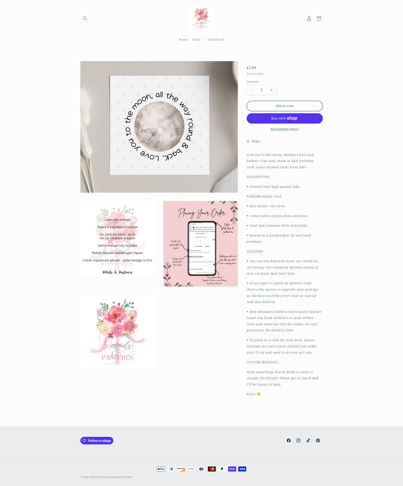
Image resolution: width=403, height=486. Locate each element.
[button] (85, 18)
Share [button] (256, 141)
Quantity (252, 81)
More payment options (285, 128)
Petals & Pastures (99, 476)
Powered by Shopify (121, 476)
